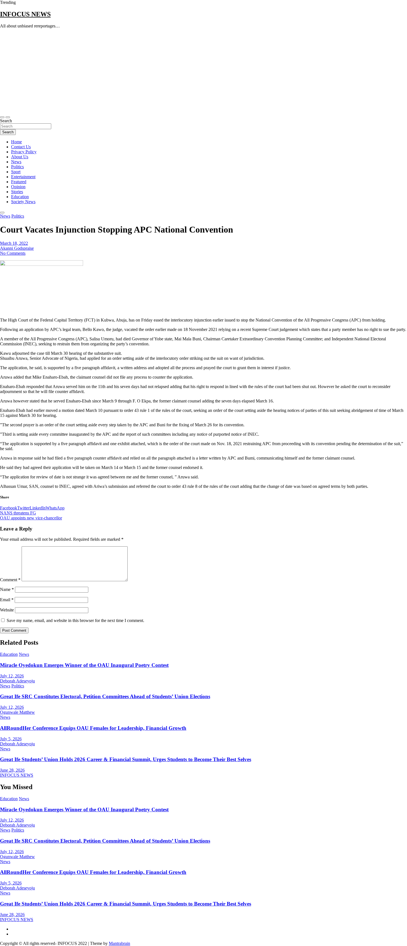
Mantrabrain (119, 943)
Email (7, 599)
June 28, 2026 (12, 770)
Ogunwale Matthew (17, 712)
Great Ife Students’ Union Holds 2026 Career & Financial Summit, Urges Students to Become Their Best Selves (125, 759)
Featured (18, 181)
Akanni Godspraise (17, 248)
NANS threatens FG (18, 513)
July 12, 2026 (12, 676)
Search (6, 120)
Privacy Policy (24, 151)
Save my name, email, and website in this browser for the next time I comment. (75, 620)
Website (7, 610)
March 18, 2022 (14, 243)
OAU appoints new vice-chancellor (31, 518)
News (16, 161)
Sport (15, 171)
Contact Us (21, 146)
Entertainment (23, 176)
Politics (17, 166)
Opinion (18, 186)
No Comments (12, 253)
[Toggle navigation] (2, 117)
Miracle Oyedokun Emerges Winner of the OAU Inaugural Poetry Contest (84, 665)
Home (16, 141)
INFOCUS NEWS (25, 14)
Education (20, 196)
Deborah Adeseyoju (17, 681)
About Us (19, 156)
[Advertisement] (203, 72)
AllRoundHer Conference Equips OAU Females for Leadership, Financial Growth (93, 728)
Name (7, 589)
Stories (17, 191)
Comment (10, 579)
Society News (23, 201)
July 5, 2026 (11, 738)
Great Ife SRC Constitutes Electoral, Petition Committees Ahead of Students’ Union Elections (105, 696)
